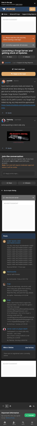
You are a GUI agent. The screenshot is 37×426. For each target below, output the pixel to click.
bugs (9, 284)
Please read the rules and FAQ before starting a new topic (14, 39)
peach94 (8, 63)
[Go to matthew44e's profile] (4, 272)
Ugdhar (11, 295)
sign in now (14, 161)
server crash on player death (17, 329)
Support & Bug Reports (25, 63)
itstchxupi (12, 324)
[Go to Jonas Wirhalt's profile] (4, 241)
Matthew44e (11, 272)
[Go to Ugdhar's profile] (4, 284)
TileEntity (10, 120)
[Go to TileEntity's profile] (3, 120)
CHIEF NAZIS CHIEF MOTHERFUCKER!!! (14, 242)
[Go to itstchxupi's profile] (4, 300)
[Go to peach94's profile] (3, 63)
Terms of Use (10, 418)
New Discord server (12, 198)
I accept (31, 415)
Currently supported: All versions (17, 45)
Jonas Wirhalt (13, 267)
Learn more (4, 3)
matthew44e (12, 279)
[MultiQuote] (3, 113)
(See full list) (29, 347)
